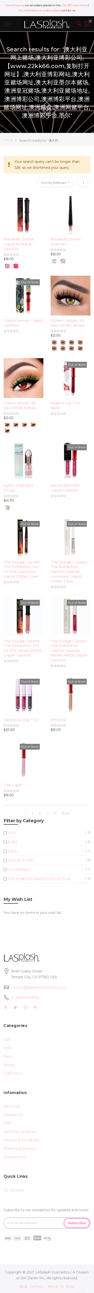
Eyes (8, 1048)
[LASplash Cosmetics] (47, 23)
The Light (13, 785)
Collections (13, 1073)
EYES (12, 842)
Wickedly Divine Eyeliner (66, 241)
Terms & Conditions (20, 1131)
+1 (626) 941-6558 (25, 997)
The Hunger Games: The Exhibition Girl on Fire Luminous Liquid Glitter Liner (22, 569)
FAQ (7, 1123)
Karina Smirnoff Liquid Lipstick (65, 488)
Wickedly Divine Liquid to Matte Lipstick (19, 244)
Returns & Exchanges (22, 1140)
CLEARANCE (19, 870)
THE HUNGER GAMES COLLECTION (39, 879)
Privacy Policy (15, 1157)
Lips (7, 1039)
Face (8, 1056)
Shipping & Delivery (20, 1148)
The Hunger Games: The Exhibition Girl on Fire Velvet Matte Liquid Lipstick (22, 648)
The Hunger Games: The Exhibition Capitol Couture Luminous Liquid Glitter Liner (69, 571)
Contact (36, 1286)
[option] (7, 266)
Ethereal (59, 720)
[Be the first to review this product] (23, 254)
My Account (14, 1190)
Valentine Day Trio (21, 720)
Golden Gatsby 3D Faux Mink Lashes (67, 323)
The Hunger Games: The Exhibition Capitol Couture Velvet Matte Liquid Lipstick (69, 650)
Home (8, 140)
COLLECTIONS (20, 860)
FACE (12, 851)
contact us (68, 10)
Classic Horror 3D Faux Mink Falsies (20, 405)
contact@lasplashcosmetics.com (38, 987)
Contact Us (13, 1115)
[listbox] (23, 265)
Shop (70, 1286)
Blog (23, 1286)
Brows (9, 1065)
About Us (11, 1106)
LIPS (12, 833)
